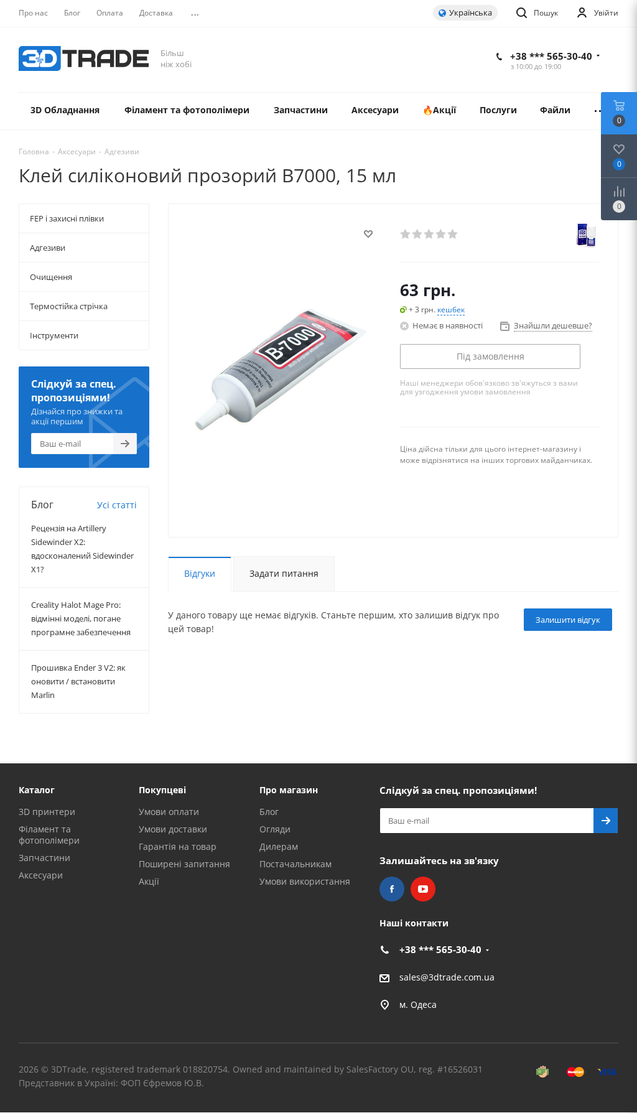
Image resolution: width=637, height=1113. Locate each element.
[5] (453, 234)
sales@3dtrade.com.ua (447, 977)
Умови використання (304, 881)
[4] (441, 234)
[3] (429, 234)
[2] (418, 234)
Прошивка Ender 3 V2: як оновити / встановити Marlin (78, 681)
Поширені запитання (184, 864)
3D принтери (47, 811)
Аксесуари (41, 875)
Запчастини (44, 858)
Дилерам (278, 846)
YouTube (423, 889)
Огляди (275, 829)
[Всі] (600, 111)
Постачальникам (295, 864)
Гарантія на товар (177, 846)
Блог (269, 811)
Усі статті (117, 505)
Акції (149, 881)
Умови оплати (169, 811)
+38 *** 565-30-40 (551, 56)
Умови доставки (173, 829)
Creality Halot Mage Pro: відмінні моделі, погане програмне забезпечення (81, 618)
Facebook (391, 889)
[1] (406, 234)
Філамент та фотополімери (49, 834)
